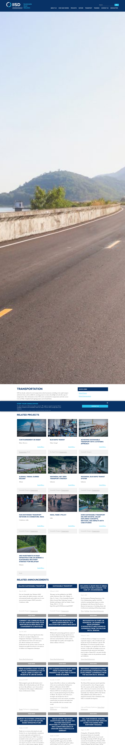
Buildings (86, 611)
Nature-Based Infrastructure (97, 611)
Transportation (22, 452)
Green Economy (34, 709)
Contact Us (95, 406)
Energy (21, 709)
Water (82, 611)
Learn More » (40, 447)
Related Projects (83, 393)
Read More (31, 615)
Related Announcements (85, 396)
